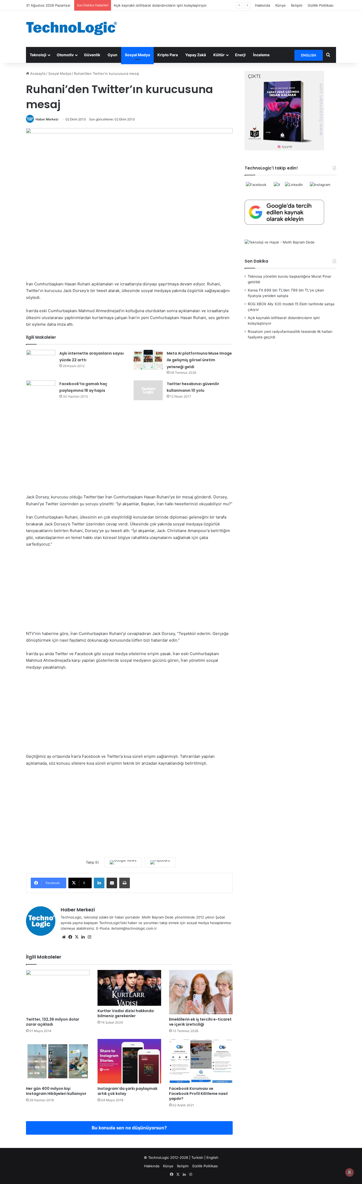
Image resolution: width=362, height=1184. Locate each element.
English (212, 1157)
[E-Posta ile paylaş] (112, 883)
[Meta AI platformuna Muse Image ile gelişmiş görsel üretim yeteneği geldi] (148, 360)
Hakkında (262, 5)
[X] (76, 937)
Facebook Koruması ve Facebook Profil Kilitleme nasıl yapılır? (198, 1093)
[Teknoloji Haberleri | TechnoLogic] (75, 28)
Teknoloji (38, 55)
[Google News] (123, 862)
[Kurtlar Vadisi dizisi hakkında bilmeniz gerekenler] (129, 988)
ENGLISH (308, 55)
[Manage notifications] (349, 1172)
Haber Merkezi (47, 119)
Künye (280, 5)
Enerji (240, 55)
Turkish (197, 1157)
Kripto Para (167, 55)
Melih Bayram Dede (158, 917)
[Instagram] (89, 937)
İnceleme (261, 55)
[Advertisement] (234, 28)
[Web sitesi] (64, 937)
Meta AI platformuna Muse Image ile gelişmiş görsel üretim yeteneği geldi (199, 360)
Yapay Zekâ (195, 55)
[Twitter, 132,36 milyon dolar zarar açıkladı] (58, 992)
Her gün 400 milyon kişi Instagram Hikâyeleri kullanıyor (56, 1091)
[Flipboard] (160, 862)
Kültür (219, 55)
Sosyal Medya (137, 55)
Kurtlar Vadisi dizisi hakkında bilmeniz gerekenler (126, 1013)
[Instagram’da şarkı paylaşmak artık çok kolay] (129, 1061)
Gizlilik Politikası (320, 5)
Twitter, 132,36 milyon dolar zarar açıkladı (52, 1022)
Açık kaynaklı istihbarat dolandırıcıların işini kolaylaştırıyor (160, 5)
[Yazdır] (124, 883)
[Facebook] (70, 937)
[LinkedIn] (99, 883)
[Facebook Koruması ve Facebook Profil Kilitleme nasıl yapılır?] (201, 1061)
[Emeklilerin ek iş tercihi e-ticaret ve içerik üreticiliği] (201, 992)
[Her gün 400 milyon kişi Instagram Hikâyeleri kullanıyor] (58, 1061)
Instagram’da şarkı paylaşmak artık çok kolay (127, 1091)
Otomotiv (65, 55)
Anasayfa (37, 73)
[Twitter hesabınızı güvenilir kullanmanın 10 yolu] (148, 390)
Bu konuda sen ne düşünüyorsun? (129, 1127)
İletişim (296, 5)
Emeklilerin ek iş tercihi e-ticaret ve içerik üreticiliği (200, 1022)
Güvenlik (92, 55)
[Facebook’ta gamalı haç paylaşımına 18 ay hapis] (40, 390)
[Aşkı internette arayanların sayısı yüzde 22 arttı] (40, 360)
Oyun (112, 55)
